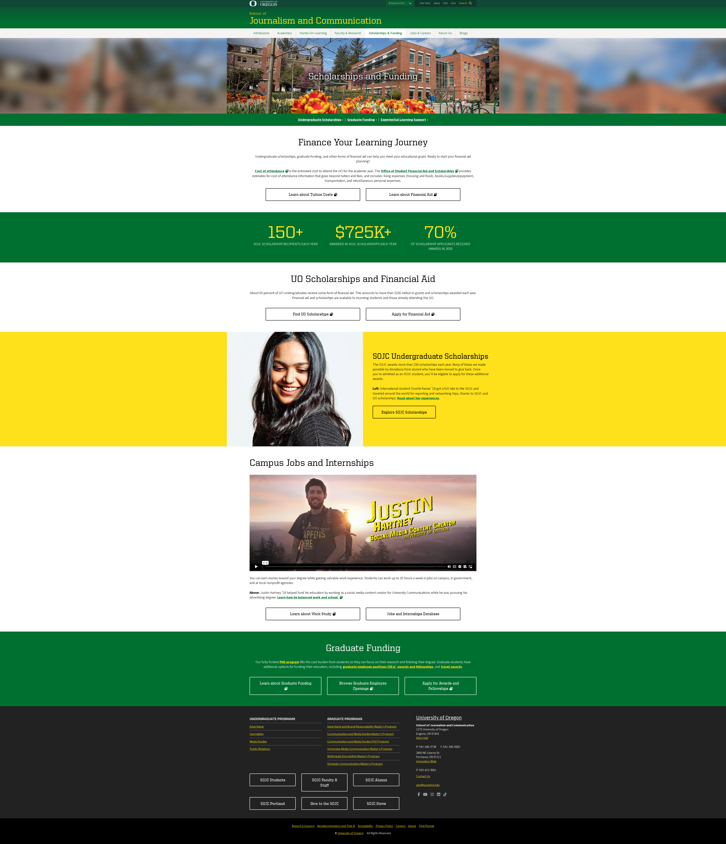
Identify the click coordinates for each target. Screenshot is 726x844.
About (412, 826)
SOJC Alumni (376, 780)
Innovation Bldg (426, 761)
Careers (400, 826)
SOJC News (376, 803)
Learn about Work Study (310, 614)
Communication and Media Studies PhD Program (358, 741)
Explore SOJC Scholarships (404, 412)
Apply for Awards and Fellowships (440, 686)
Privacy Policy (384, 826)
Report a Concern (303, 826)
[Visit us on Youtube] (425, 795)
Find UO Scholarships (311, 314)
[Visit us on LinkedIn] (438, 795)
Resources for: (397, 3)
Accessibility (365, 826)
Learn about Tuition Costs (311, 194)
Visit (445, 3)
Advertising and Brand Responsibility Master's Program (361, 727)
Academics (284, 33)
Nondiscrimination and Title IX (336, 826)
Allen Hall (422, 738)
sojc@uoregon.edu (428, 785)
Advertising (257, 727)
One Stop (425, 3)
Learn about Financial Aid (411, 194)
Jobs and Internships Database (413, 614)
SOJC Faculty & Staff (324, 782)
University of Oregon (439, 717)
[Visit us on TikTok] (445, 795)
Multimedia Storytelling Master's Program (353, 756)
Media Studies (258, 741)
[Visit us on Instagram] (432, 795)
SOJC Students (272, 780)
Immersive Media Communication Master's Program (359, 749)
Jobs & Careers (420, 33)
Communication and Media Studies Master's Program (360, 734)
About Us (445, 33)
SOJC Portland (273, 803)
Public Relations (260, 749)
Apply (437, 3)
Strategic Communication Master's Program (355, 764)
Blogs (464, 33)
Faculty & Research (348, 33)
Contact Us (423, 776)
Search (463, 3)
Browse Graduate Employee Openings (363, 686)
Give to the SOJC (324, 803)
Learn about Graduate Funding (285, 683)
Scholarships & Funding (385, 33)
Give (453, 3)
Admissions (261, 33)
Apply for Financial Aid (411, 314)
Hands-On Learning (313, 33)
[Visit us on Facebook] (419, 795)
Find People (426, 826)
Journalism (257, 734)
